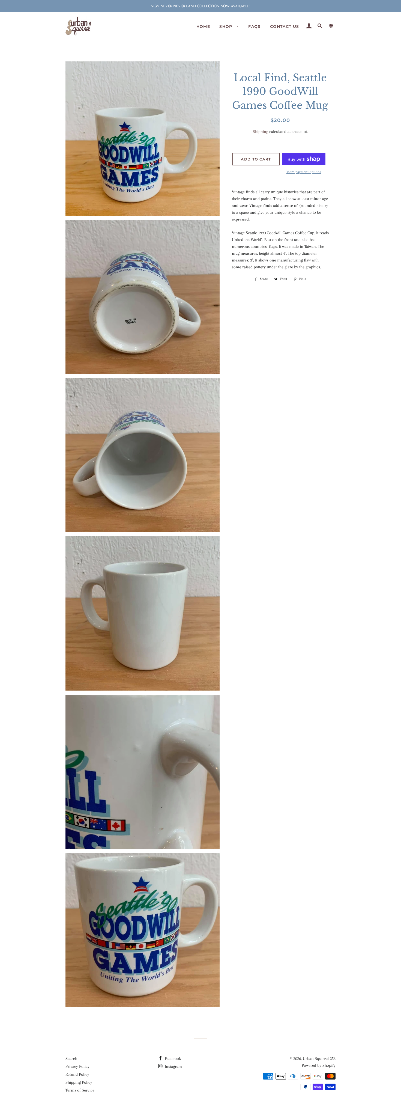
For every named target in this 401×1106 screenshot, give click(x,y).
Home (203, 26)
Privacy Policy (77, 1066)
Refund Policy (77, 1074)
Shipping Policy (78, 1082)
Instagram (173, 1066)
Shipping (260, 131)
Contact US (284, 26)
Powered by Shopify (319, 1065)
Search (71, 1058)
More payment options (303, 172)
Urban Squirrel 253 (319, 1058)
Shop (226, 26)
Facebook (172, 1058)
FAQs (254, 26)
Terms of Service (79, 1090)
